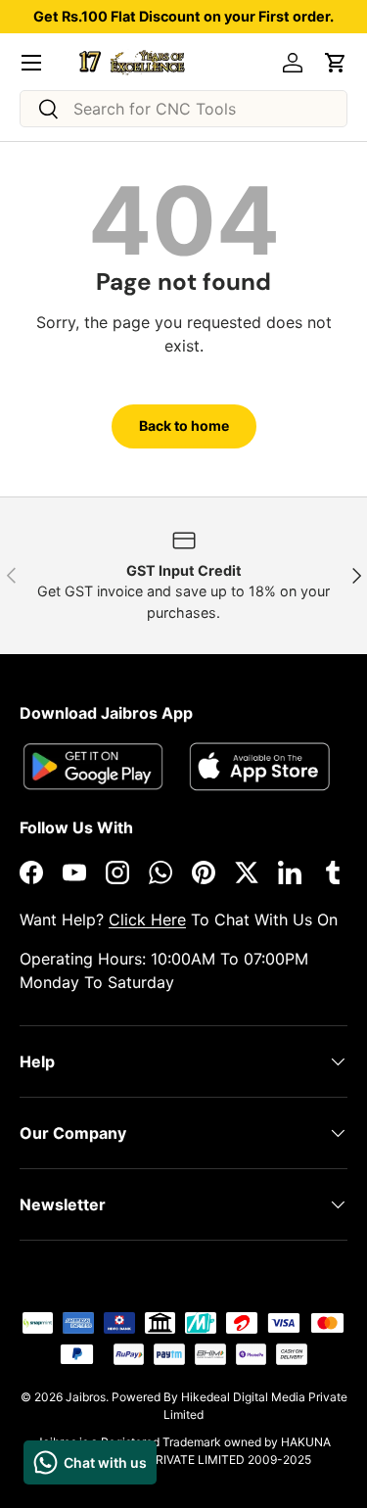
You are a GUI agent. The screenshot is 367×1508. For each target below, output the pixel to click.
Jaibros (86, 1397)
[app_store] (93, 766)
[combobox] (183, 108)
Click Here (147, 919)
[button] (335, 62)
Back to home (184, 425)
